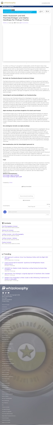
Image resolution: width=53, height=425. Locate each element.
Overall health (4, 380)
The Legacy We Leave (6, 409)
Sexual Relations (5, 402)
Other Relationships (5, 378)
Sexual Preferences (5, 400)
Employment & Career (6, 337)
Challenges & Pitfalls (5, 317)
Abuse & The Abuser (5, 304)
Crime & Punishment (6, 324)
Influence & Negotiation (6, 361)
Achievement (4, 306)
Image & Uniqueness (5, 356)
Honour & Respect (5, 352)
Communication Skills (6, 322)
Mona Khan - (7, 275)
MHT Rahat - (7, 265)
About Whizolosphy (7, 296)
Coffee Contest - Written (9, 238)
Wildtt (4, 22)
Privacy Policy (5, 301)
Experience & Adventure (6, 341)
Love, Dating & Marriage (6, 367)
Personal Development (6, 389)
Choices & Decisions (5, 319)
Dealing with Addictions (6, 328)
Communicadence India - (9, 260)
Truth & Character (7, 10)
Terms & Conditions (7, 299)
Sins (2, 404)
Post (47, 214)
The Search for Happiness (6, 411)
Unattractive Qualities (6, 420)
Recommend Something (26, 196)
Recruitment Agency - (9, 280)
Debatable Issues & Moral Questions (8, 330)
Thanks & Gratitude (5, 407)
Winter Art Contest (7, 230)
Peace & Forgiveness (5, 385)
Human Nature (5, 354)
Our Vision (4, 298)
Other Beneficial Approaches (7, 376)
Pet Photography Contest (9, 226)
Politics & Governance (6, 391)
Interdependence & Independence (8, 363)
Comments (25, 22)
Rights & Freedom (5, 396)
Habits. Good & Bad (5, 350)
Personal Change (5, 387)
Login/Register (46, 3)
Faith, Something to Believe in (7, 343)
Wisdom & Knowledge (6, 422)
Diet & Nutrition (5, 335)
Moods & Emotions (5, 374)
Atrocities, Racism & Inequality (7, 315)
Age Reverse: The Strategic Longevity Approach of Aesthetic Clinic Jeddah (27, 273)
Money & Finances (5, 372)
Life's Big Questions (5, 365)
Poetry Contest (6, 242)
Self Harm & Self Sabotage (7, 398)
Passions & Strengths (6, 383)
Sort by (48, 204)
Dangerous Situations (6, 326)
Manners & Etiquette (6, 370)
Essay (13, 10)
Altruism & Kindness (5, 313)
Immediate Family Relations (7, 359)
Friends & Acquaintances (6, 348)
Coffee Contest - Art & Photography (13, 234)
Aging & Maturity (5, 311)
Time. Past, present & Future (7, 413)
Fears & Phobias (5, 346)
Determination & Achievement (7, 332)
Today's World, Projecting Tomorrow (8, 415)
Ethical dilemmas (5, 339)
